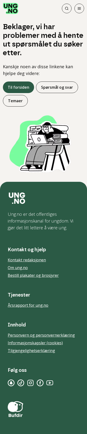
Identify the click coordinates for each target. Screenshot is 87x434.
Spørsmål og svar (57, 87)
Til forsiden (18, 87)
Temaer (15, 100)
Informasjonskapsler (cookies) (35, 343)
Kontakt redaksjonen (27, 260)
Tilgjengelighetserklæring (31, 350)
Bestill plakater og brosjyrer (33, 275)
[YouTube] (49, 383)
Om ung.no (18, 267)
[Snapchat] (11, 383)
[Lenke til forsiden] (10, 8)
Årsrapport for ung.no (28, 305)
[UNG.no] (43, 198)
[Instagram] (30, 383)
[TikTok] (20, 383)
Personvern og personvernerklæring (41, 335)
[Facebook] (40, 383)
